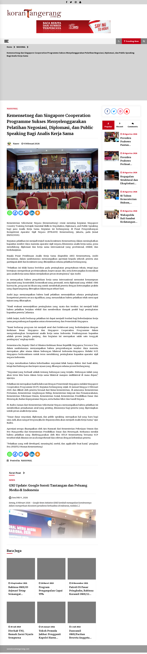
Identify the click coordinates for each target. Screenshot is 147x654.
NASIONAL (12, 108)
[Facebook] (15, 212)
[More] (37, 212)
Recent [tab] (119, 126)
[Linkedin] (31, 212)
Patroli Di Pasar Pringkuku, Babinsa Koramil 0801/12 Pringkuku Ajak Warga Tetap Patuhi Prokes (81, 591)
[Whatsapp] (9, 212)
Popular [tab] (108, 126)
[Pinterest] (26, 212)
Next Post (15, 472)
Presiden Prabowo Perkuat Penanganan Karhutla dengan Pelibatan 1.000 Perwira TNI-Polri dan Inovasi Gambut (128, 161)
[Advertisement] (73, 80)
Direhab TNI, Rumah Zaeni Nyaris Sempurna (20, 634)
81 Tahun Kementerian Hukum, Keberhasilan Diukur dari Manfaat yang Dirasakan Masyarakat (129, 199)
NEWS (12, 480)
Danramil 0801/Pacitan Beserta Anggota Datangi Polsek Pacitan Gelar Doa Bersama (80, 634)
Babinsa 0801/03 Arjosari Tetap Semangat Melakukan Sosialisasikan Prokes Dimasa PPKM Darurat (18, 591)
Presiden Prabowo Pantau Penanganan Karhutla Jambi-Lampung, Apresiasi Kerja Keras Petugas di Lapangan (128, 142)
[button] (119, 41)
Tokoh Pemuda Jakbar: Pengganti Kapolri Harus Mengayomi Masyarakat (50, 634)
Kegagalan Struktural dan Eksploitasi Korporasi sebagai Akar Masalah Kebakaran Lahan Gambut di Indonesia (129, 180)
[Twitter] (20, 212)
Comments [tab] (133, 126)
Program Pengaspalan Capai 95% (50, 590)
